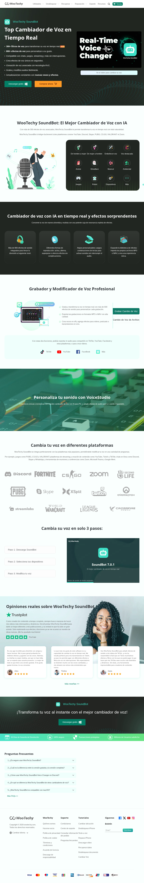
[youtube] (128, 817)
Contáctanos (66, 824)
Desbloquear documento (88, 852)
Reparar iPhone (84, 838)
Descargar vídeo (85, 843)
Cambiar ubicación (85, 824)
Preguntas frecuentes (69, 840)
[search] (109, 4)
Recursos (102, 4)
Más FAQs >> (12, 796)
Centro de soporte (68, 828)
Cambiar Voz (83, 857)
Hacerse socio (48, 828)
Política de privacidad (51, 833)
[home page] (13, 5)
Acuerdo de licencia (51, 850)
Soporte (92, 4)
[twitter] (124, 817)
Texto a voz (82, 833)
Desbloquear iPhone (86, 828)
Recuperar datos (85, 847)
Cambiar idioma (19, 833)
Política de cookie (50, 838)
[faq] (18, 474)
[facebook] (119, 817)
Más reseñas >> (72, 684)
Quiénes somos (49, 824)
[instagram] (133, 817)
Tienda (119, 4)
